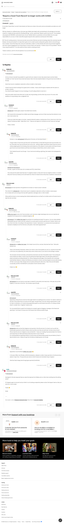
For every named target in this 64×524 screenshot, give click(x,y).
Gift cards (4, 514)
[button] (61, 19)
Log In (56, 2)
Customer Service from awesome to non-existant (16, 428)
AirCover (3, 468)
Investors (3, 512)
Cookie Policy (28, 521)
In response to (13, 108)
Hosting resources (5, 490)
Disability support (5, 473)
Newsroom (4, 504)
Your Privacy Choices (36, 521)
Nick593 (13, 421)
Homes (12, 12)
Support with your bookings (20, 12)
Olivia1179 (43, 421)
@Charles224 (9, 73)
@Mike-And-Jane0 (12, 214)
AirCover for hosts (5, 487)
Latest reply (15, 432)
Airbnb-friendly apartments (7, 497)
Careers (3, 509)
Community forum (5, 492)
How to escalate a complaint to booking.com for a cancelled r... (45, 428)
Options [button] (57, 11)
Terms (23, 521)
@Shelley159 (10, 110)
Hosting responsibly (5, 495)
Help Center (4, 465)
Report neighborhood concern (8, 478)
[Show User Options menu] (60, 2)
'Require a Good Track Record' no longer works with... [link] (37, 12)
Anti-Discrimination (5, 470)
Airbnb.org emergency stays (7, 517)
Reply (58, 59)
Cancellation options (6, 475)
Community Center (6, 12)
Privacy (19, 521)
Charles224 (5, 23)
